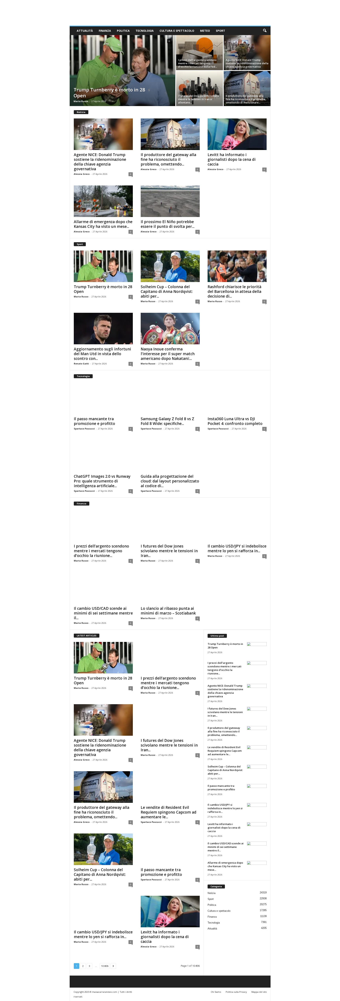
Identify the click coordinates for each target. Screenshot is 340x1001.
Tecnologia (145, 31)
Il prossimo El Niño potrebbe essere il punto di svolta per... (167, 224)
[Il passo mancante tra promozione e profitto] (103, 398)
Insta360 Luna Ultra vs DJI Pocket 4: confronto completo (235, 421)
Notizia (211, 893)
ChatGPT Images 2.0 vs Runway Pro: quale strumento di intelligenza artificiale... (102, 481)
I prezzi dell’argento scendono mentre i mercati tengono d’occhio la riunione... (101, 551)
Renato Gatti (81, 363)
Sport (220, 31)
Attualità (85, 31)
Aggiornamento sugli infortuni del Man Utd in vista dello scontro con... (102, 353)
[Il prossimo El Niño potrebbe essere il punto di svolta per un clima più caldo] (170, 201)
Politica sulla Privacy (236, 991)
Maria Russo (81, 101)
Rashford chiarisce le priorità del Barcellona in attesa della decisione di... (234, 291)
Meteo (205, 31)
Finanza (105, 31)
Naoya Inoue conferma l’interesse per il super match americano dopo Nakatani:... (168, 353)
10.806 (104, 966)
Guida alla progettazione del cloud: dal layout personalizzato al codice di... (170, 481)
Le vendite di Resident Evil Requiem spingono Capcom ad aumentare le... (168, 812)
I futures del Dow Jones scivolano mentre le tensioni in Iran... (169, 551)
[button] (264, 30)
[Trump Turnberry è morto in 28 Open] (122, 70)
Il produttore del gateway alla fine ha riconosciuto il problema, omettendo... (168, 159)
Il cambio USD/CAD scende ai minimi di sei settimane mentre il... (103, 613)
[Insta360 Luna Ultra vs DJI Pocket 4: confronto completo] (237, 398)
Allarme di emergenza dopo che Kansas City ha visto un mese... (103, 224)
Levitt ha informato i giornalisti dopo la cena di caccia (232, 159)
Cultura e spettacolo (177, 31)
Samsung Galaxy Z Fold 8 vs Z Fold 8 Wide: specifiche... (167, 421)
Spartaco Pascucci (84, 428)
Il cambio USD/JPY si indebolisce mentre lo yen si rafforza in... (237, 548)
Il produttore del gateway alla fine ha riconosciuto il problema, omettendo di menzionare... (246, 99)
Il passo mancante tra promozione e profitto (94, 421)
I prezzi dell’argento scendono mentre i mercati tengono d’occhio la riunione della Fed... (197, 63)
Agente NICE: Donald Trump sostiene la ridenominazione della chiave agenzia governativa (247, 63)
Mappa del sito (259, 991)
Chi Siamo (216, 991)
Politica (123, 31)
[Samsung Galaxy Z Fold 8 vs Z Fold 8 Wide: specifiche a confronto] (170, 398)
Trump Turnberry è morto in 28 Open (109, 92)
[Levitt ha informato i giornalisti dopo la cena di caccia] (237, 134)
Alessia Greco (82, 173)
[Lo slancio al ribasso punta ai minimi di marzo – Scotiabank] (170, 588)
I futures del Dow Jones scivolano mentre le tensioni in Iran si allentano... (198, 99)
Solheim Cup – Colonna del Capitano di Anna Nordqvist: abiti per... (167, 291)
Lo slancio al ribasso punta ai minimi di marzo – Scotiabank (168, 611)
